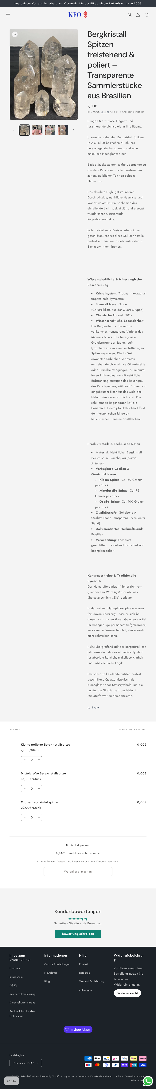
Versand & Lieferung (91, 981)
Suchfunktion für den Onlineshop (22, 1013)
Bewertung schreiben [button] (78, 934)
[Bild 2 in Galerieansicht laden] (37, 130)
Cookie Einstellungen (57, 964)
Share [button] (95, 707)
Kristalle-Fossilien (30, 1076)
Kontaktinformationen (101, 1076)
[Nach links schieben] (14, 130)
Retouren (84, 973)
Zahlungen (85, 990)
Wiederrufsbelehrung (23, 994)
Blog (47, 981)
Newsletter (50, 973)
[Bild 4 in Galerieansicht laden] (62, 130)
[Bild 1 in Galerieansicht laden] (24, 130)
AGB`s (13, 985)
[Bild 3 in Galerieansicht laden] (50, 130)
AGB (118, 1076)
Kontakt (83, 964)
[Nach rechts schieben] (74, 130)
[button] (8, 14)
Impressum (16, 977)
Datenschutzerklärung (23, 1002)
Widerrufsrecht (127, 993)
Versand (105, 111)
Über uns (15, 968)
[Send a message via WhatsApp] (148, 1081)
